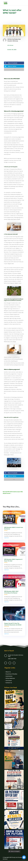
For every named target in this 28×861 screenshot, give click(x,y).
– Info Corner (8, 680)
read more (6, 537)
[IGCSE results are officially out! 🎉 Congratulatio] (14, 819)
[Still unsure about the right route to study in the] (14, 799)
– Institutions (8, 676)
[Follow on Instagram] (14, 663)
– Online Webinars (10, 678)
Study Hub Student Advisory (14, 40)
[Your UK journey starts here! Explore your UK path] (14, 839)
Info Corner (10, 45)
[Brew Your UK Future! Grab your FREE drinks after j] (14, 779)
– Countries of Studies (11, 674)
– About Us (8, 672)
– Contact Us (8, 682)
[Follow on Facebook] (5, 663)
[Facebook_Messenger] (24, 857)
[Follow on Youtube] (10, 663)
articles (5, 530)
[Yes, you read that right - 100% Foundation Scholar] (14, 739)
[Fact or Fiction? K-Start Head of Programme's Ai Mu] (14, 699)
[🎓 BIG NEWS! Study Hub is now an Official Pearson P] (14, 759)
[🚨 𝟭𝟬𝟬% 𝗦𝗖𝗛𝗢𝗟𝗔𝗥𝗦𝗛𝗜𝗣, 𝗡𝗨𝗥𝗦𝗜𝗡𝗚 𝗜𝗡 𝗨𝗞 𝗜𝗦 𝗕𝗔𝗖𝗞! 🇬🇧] (14, 719)
